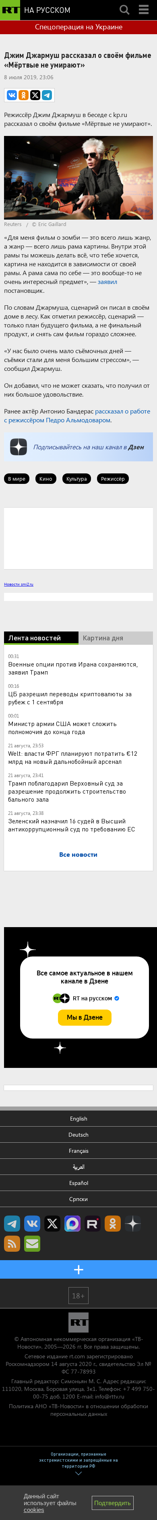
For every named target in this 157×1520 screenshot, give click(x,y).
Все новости (78, 854)
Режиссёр (113, 478)
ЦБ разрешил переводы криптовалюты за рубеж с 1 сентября (70, 697)
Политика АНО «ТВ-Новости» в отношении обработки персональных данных (78, 1409)
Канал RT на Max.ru (72, 1224)
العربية (79, 1166)
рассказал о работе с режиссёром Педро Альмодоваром (77, 415)
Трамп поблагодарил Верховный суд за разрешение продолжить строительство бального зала (67, 791)
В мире (16, 478)
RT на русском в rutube (93, 1224)
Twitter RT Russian (52, 1224)
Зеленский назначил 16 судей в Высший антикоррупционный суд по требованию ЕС (71, 825)
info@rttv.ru (109, 1396)
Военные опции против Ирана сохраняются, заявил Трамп (73, 668)
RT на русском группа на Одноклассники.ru (113, 1224)
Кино (45, 478)
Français (79, 1150)
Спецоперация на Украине (78, 26)
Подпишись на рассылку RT (32, 1244)
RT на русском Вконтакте (32, 1224)
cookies (34, 1509)
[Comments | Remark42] (78, 538)
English (78, 1118)
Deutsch (78, 1134)
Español (78, 1183)
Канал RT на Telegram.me (12, 1224)
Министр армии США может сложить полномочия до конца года (62, 727)
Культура (76, 478)
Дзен (136, 446)
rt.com (77, 1356)
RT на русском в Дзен (133, 1224)
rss (12, 1244)
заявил (107, 281)
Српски (78, 1199)
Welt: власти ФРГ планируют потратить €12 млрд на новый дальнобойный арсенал (72, 757)
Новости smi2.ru (18, 584)
